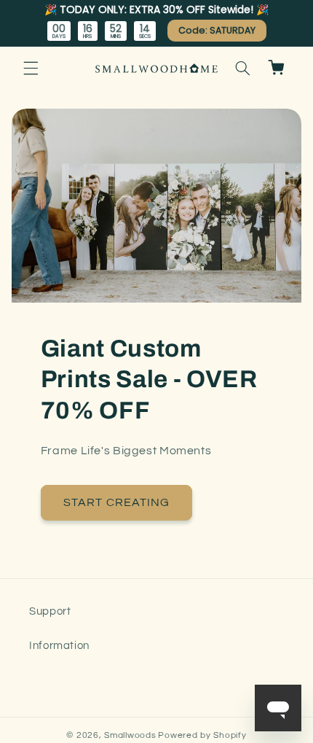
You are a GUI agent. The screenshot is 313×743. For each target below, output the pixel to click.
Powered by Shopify (202, 735)
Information (59, 645)
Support (50, 611)
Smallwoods (130, 735)
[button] (30, 68)
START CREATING (116, 502)
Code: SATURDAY (216, 30)
